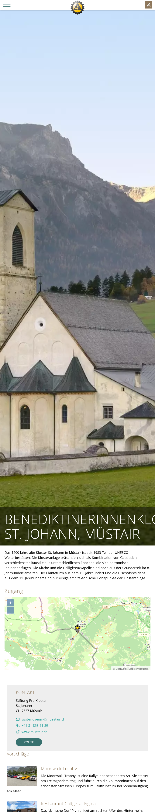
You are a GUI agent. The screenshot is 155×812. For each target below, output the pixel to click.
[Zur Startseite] (77, 7)
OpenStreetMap (124, 668)
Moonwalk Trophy (59, 769)
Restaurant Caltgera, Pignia (68, 803)
